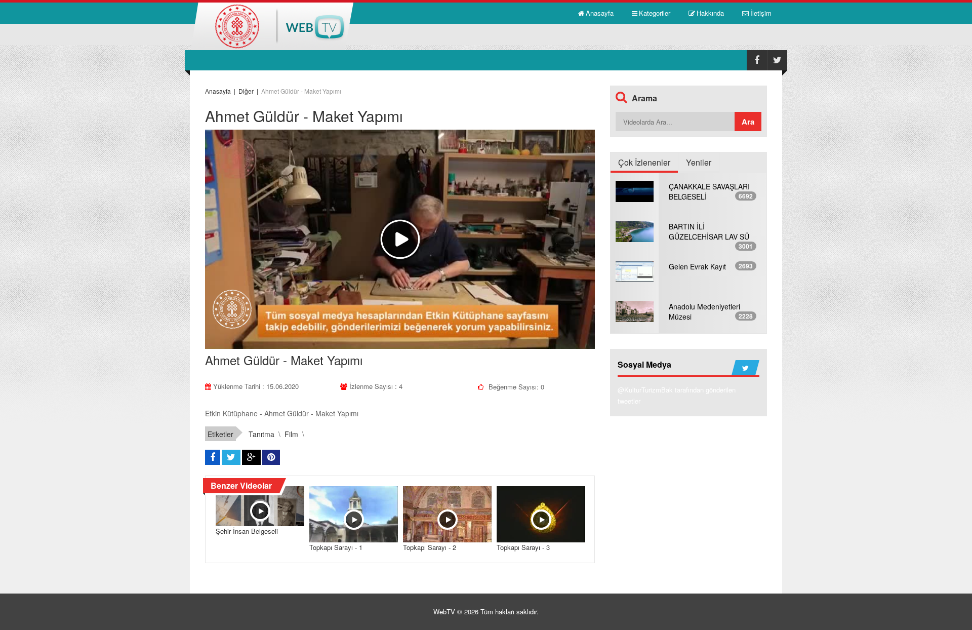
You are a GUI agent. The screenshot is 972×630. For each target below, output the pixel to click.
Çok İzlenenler (644, 162)
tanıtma (261, 434)
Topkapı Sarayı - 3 (523, 547)
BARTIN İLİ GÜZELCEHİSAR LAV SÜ (709, 231)
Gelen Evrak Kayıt (697, 266)
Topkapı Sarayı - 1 (335, 547)
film (291, 434)
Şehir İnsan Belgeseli (247, 531)
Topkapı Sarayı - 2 (429, 547)
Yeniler (698, 162)
